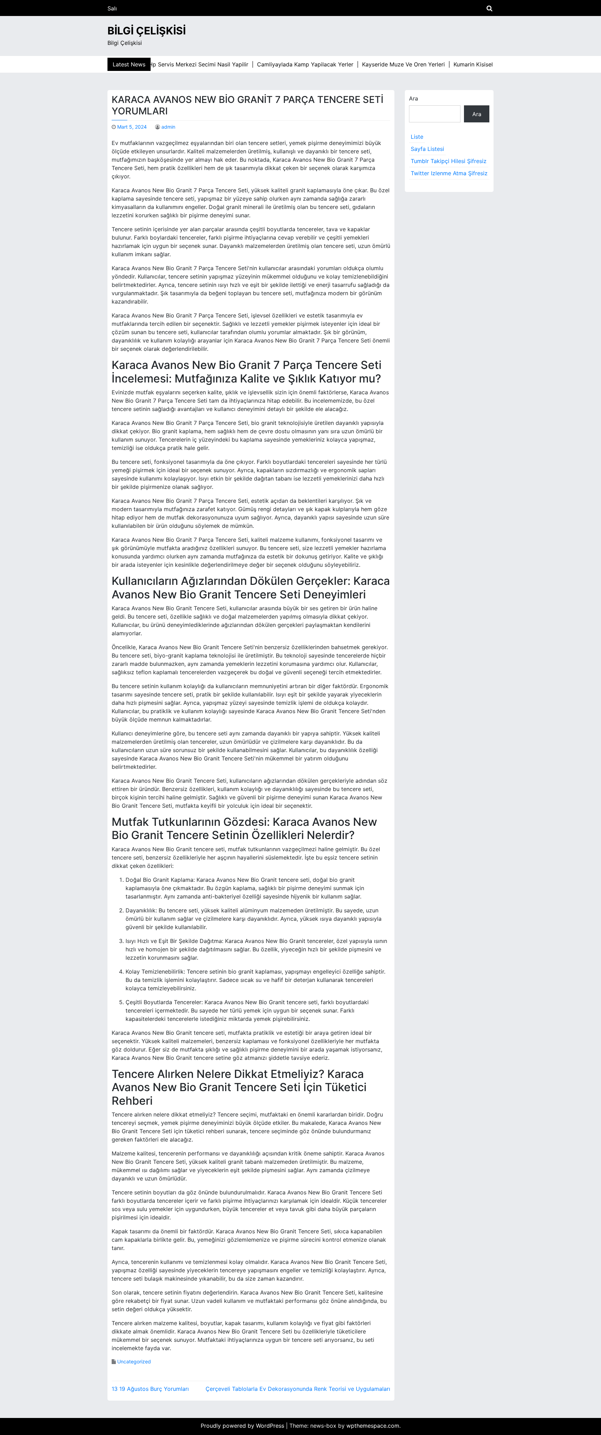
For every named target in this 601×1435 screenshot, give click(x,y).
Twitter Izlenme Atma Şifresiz (449, 173)
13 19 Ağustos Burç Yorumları (150, 1388)
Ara (413, 98)
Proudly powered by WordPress (243, 1425)
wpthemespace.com (372, 1425)
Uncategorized (134, 1361)
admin (168, 127)
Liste (417, 136)
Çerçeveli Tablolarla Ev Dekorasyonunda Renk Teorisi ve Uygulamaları (298, 1388)
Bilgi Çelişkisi (146, 30)
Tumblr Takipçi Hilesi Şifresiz (449, 161)
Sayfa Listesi (427, 148)
